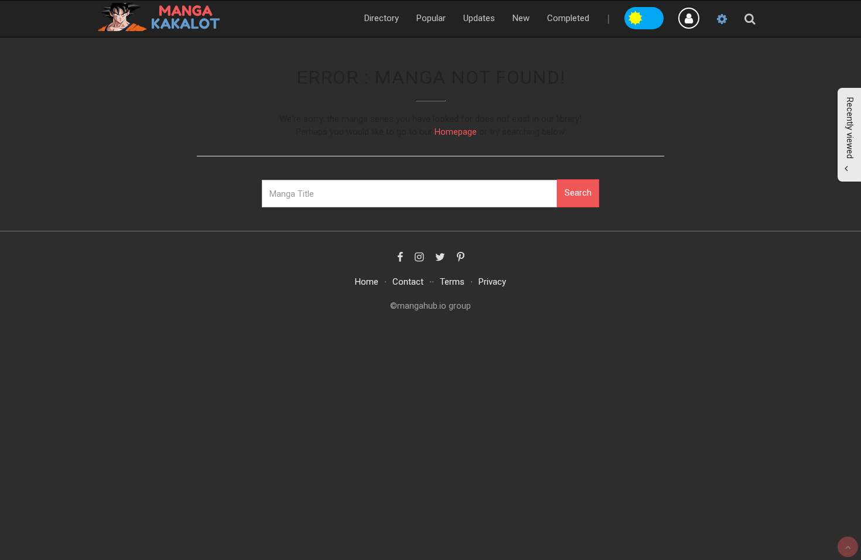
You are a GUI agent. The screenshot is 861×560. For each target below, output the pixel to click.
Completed (568, 18)
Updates (479, 18)
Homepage (456, 132)
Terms (452, 281)
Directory (381, 18)
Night (654, 16)
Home (366, 281)
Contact (407, 281)
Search (578, 192)
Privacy (492, 281)
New (520, 18)
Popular (431, 18)
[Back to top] (848, 547)
